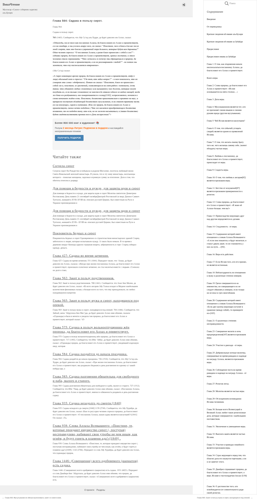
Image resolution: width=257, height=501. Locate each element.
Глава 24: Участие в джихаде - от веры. (224, 345)
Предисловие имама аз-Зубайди (221, 56)
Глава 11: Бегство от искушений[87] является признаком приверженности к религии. (225, 191)
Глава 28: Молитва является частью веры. (226, 391)
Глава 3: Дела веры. (216, 99)
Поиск (229, 3)
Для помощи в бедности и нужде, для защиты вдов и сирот (96, 188)
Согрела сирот (63, 166)
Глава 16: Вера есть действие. (220, 254)
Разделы (101, 490)
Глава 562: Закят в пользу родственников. (83, 278)
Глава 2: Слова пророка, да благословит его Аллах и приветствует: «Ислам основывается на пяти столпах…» (227, 88)
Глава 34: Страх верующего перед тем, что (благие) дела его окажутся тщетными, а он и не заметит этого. (226, 458)
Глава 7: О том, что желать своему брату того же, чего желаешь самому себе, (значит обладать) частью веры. (227, 145)
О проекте (89, 490)
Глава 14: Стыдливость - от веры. (222, 226)
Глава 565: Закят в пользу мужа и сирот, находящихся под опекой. (223, 498)
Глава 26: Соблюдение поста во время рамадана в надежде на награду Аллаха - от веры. (226, 373)
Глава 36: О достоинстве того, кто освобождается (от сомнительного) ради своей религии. (225, 489)
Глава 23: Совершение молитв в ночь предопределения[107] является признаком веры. (226, 334)
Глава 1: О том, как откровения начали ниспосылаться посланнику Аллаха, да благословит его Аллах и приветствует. (225, 67)
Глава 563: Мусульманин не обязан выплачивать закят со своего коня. (33, 498)
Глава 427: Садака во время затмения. (81, 255)
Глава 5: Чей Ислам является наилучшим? (226, 120)
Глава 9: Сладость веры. (218, 169)
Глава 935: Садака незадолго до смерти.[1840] (87, 403)
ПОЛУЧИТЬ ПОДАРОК (69, 138)
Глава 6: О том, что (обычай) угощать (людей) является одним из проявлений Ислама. (225, 131)
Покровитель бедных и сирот (74, 233)
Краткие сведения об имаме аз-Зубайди (225, 41)
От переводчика (214, 26)
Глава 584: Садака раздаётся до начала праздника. (90, 354)
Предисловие (213, 49)
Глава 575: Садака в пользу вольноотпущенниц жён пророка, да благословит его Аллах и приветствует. (91, 329)
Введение (211, 19)
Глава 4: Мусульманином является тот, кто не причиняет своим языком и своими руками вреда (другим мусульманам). (226, 110)
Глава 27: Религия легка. (218, 383)
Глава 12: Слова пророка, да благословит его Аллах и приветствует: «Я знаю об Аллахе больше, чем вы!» (225, 205)
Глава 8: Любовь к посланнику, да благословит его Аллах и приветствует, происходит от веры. (225, 159)
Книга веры (212, 77)
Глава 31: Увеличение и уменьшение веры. (226, 426)
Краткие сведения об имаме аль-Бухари (225, 34)
